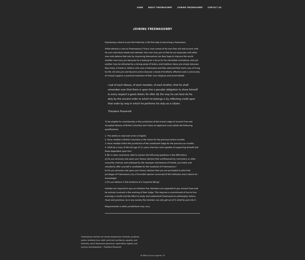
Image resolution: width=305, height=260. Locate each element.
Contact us (215, 7)
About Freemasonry (160, 7)
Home (140, 7)
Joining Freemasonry (190, 7)
